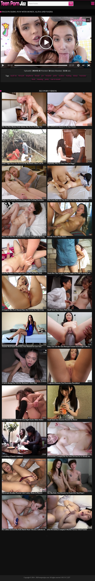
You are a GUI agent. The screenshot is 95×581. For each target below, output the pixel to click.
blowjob (21, 76)
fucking (68, 76)
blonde (37, 76)
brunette (48, 76)
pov (42, 76)
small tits (13, 76)
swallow (61, 76)
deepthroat (29, 76)
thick (33, 79)
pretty (47, 79)
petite (55, 76)
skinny (75, 76)
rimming (40, 79)
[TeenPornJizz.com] (13, 4)
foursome (82, 76)
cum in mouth (55, 79)
